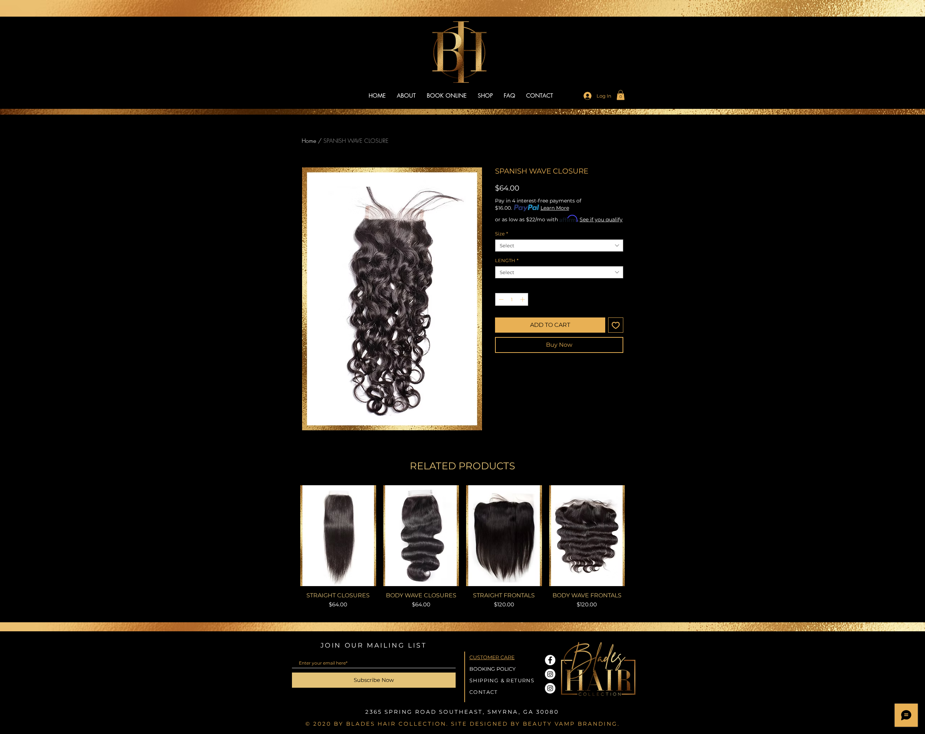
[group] (462, 550)
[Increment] (523, 299)
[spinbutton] (512, 299)
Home (309, 141)
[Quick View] (338, 535)
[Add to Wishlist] (615, 325)
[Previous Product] (289, 535)
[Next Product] (635, 535)
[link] (620, 95)
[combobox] (559, 245)
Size (501, 233)
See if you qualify (601, 219)
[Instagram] (550, 674)
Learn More (555, 208)
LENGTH (507, 260)
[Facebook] (550, 660)
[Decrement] (500, 299)
